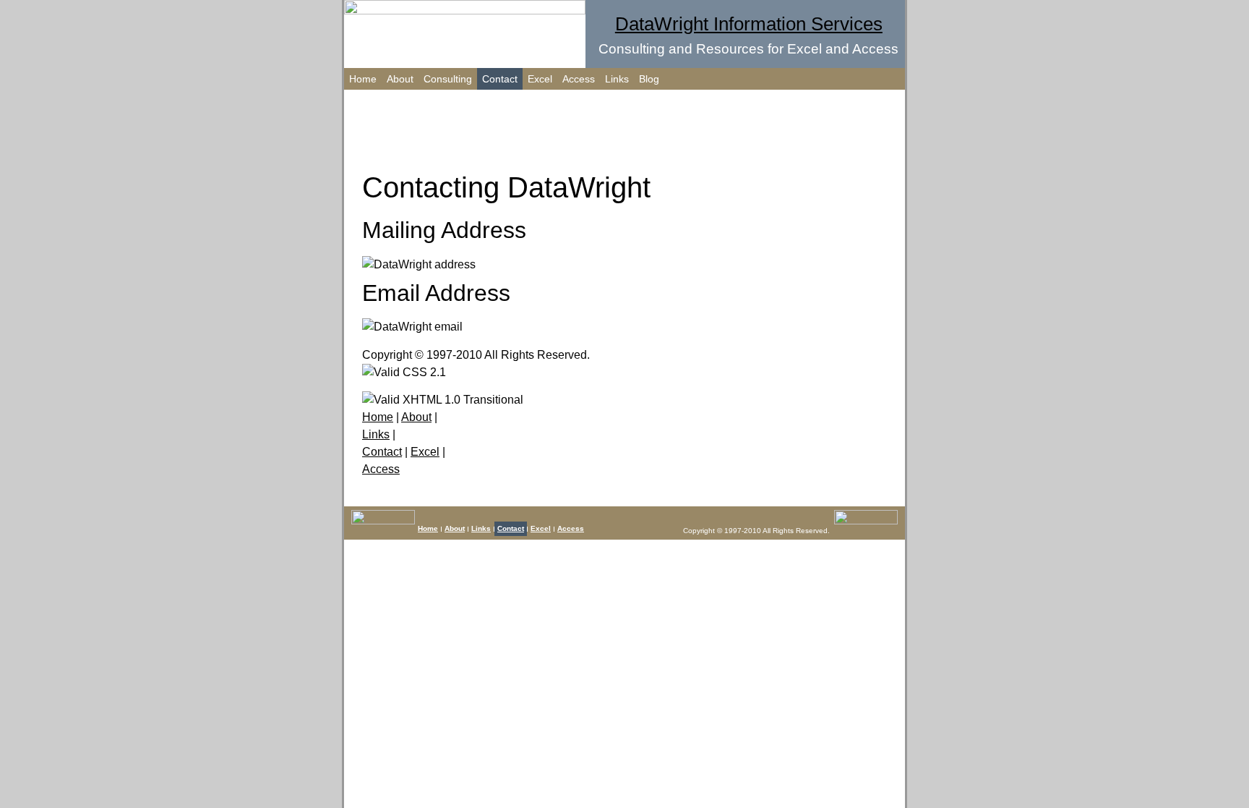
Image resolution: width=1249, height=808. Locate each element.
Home (363, 79)
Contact (500, 79)
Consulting (448, 79)
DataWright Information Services (749, 24)
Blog (649, 79)
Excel (540, 79)
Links (617, 79)
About (400, 79)
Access (578, 79)
